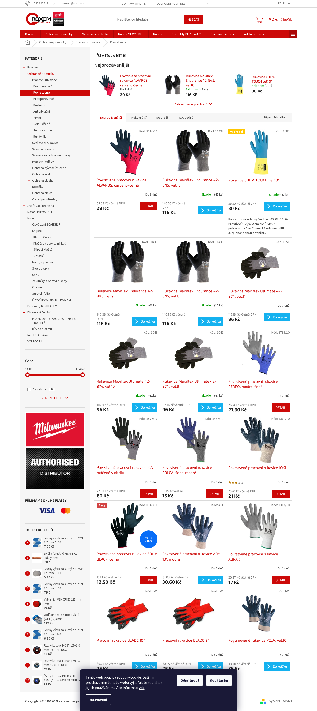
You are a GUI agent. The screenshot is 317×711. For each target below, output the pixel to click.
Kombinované (43, 86)
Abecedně (186, 117)
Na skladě (43, 389)
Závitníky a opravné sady (49, 281)
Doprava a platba (134, 4)
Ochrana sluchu (42, 180)
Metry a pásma (42, 262)
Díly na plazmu (42, 329)
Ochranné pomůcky (41, 73)
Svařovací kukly (43, 149)
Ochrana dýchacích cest (49, 168)
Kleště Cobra (42, 237)
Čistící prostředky (44, 199)
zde (142, 687)
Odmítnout (189, 680)
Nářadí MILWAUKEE (40, 212)
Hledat (193, 19)
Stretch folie (41, 293)
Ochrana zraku (42, 174)
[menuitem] (30, 34)
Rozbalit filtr (53, 398)
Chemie (37, 287)
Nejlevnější (139, 117)
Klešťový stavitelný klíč (49, 243)
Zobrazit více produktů (190, 104)
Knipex (37, 231)
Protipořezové (44, 99)
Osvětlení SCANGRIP (46, 224)
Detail (148, 206)
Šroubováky (40, 268)
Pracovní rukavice (44, 80)
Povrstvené (41, 92)
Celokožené (42, 124)
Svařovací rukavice (45, 143)
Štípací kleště (43, 249)
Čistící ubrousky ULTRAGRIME (52, 300)
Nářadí (31, 218)
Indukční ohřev (37, 335)
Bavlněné (40, 105)
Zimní (37, 118)
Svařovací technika (40, 205)
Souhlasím (219, 680)
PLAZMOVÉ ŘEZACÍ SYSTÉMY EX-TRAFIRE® (54, 320)
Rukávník (39, 136)
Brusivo (32, 67)
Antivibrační (41, 111)
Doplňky (37, 186)
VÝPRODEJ (34, 341)
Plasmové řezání (39, 312)
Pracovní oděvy (43, 161)
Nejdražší (162, 117)
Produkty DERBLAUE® (42, 306)
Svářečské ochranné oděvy (51, 155)
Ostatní (38, 256)
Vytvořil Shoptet (280, 701)
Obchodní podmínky (171, 4)
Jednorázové (43, 130)
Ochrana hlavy (42, 193)
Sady (35, 275)
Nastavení (98, 699)
